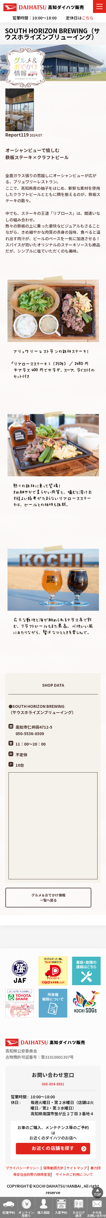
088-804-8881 (53, 1083)
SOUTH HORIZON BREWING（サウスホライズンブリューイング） (52, 33)
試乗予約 (9, 1212)
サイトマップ (76, 1167)
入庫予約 (61, 1212)
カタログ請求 (78, 1214)
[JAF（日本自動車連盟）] (19, 971)
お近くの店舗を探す (53, 1148)
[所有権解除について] (53, 1003)
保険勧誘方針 (53, 1167)
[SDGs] (86, 1001)
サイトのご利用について (74, 1174)
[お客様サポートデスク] (86, 971)
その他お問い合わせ (96, 1214)
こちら (88, 18)
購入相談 (43, 1212)
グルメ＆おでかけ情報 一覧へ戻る (48, 897)
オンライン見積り (26, 1214)
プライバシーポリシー (23, 1167)
